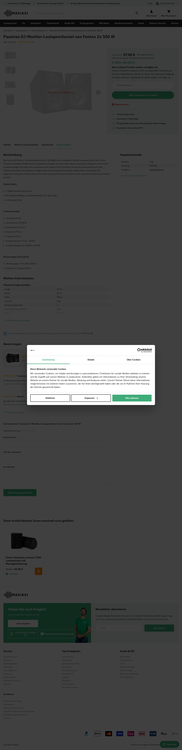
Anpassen (89, 398)
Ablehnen (50, 398)
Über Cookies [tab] (133, 359)
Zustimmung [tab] (48, 359)
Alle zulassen (131, 398)
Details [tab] (91, 359)
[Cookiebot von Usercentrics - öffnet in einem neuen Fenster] (139, 350)
